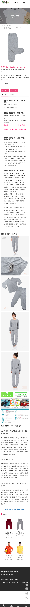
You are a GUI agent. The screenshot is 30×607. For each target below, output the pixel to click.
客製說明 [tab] (12, 94)
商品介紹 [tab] (4, 94)
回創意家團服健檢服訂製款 (15, 509)
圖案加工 (5, 90)
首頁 (3, 25)
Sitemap (21, 579)
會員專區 (4, 606)
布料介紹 (14, 90)
